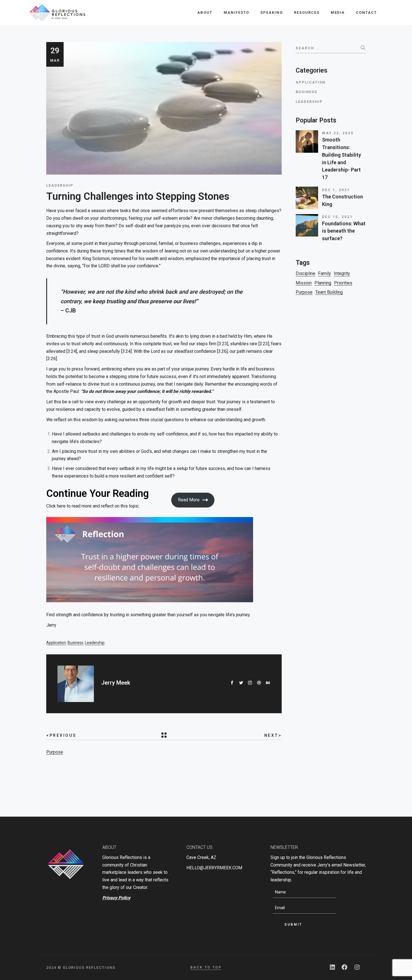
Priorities (343, 283)
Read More (189, 499)
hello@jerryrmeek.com (214, 867)
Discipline (305, 273)
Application (56, 642)
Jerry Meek (115, 682)
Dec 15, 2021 (337, 217)
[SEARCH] (363, 47)
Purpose (54, 752)
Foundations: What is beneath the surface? (343, 231)
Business (76, 642)
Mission (304, 283)
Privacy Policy (116, 897)
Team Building (329, 292)
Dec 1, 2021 (336, 190)
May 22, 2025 (338, 133)
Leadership (95, 642)
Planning (322, 283)
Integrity (342, 273)
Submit (293, 924)
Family (324, 273)
